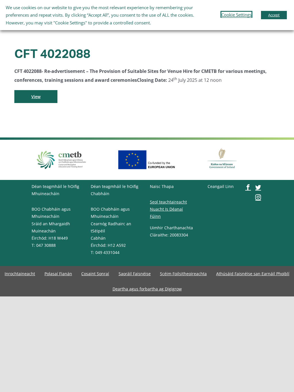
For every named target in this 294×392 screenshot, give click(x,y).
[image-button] (61, 151)
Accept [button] (274, 15)
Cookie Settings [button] (236, 15)
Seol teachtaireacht (168, 202)
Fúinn (155, 216)
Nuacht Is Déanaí (166, 209)
